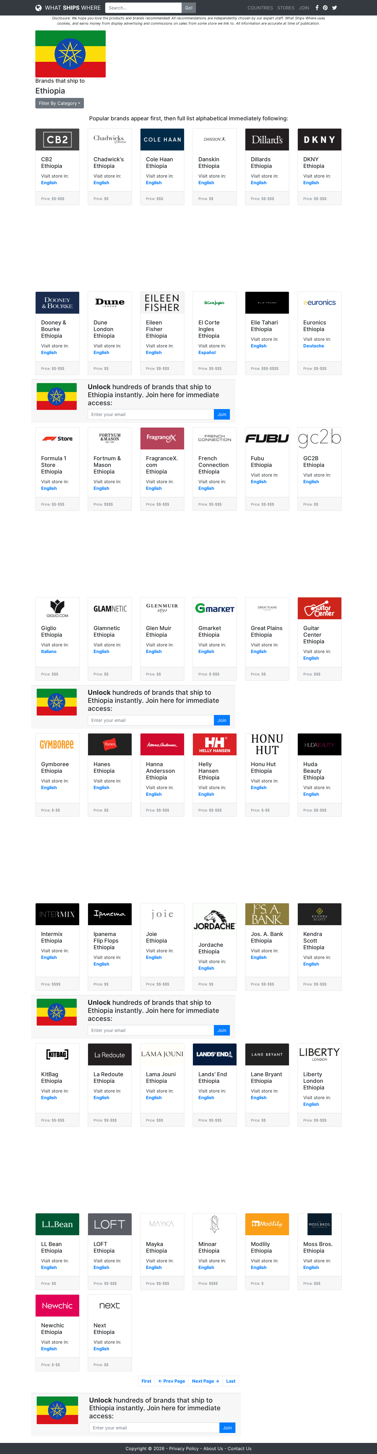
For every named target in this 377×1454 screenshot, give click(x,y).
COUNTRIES (260, 8)
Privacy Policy (184, 1448)
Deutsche (313, 345)
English (49, 182)
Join (221, 414)
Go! (188, 8)
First (146, 1381)
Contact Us (239, 1448)
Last (230, 1381)
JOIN (304, 8)
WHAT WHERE (71, 7)
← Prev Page (171, 1381)
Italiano (49, 651)
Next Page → (205, 1381)
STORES (285, 8)
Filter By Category (58, 103)
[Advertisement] (228, 69)
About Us (213, 1448)
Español (207, 352)
